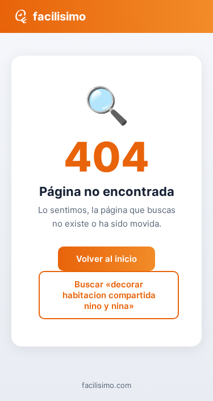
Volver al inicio (106, 258)
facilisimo (59, 16)
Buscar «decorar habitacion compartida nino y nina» (109, 295)
